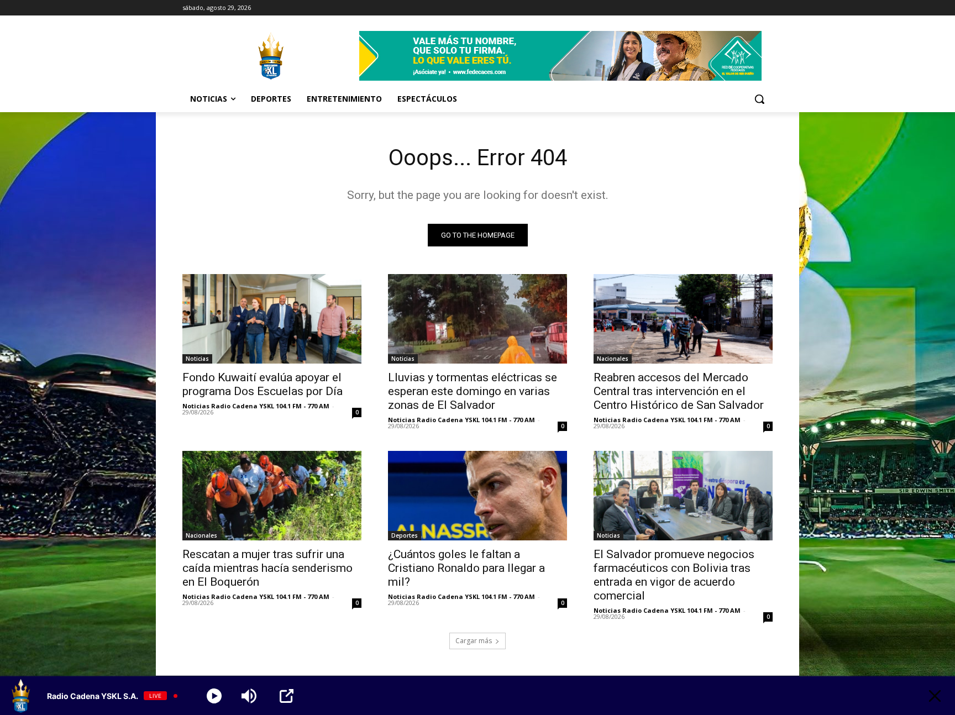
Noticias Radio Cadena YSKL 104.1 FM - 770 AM (255, 406)
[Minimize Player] (935, 696)
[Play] (214, 696)
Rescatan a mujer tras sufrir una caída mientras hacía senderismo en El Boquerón (267, 568)
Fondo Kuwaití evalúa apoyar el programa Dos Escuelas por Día (262, 384)
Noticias (197, 358)
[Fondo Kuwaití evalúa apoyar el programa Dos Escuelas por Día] (271, 319)
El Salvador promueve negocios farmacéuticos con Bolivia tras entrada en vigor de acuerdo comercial (674, 575)
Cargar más (473, 640)
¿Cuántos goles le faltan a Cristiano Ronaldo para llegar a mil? (466, 568)
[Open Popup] (286, 696)
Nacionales (612, 358)
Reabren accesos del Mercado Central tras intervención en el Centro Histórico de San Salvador (679, 391)
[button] (759, 99)
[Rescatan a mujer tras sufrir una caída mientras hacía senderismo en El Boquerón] (271, 495)
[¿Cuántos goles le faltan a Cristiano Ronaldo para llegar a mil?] (477, 495)
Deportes (404, 535)
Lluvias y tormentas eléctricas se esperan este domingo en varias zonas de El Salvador (472, 391)
